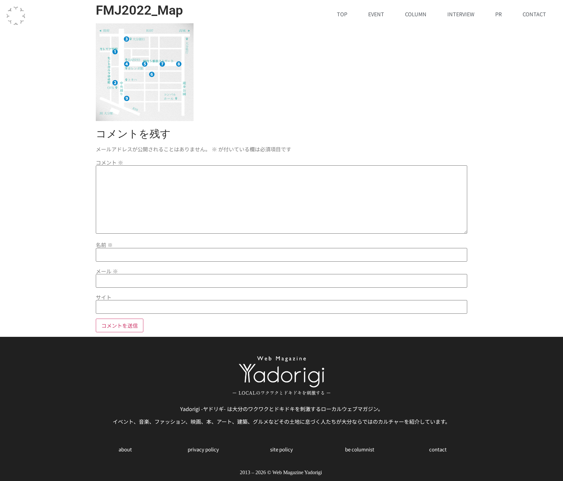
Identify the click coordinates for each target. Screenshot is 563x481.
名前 (104, 244)
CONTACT (534, 14)
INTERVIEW (460, 14)
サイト (103, 297)
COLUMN (415, 14)
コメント (109, 162)
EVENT (376, 14)
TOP (342, 14)
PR (498, 14)
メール (107, 271)
